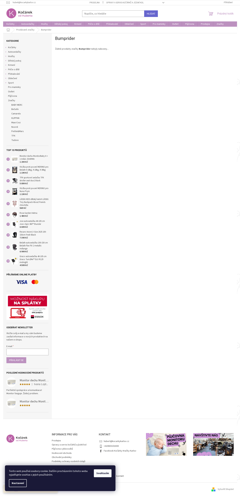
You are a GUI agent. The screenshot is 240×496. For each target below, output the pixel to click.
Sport (11, 83)
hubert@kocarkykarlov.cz (116, 441)
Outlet (11, 91)
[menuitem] (10, 24)
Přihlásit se (16, 360)
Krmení (11, 65)
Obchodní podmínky (62, 457)
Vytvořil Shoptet (226, 489)
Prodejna (95, 2)
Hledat (151, 13)
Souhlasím (102, 473)
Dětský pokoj (14, 60)
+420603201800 (111, 446)
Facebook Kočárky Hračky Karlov (120, 450)
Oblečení (12, 78)
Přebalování (14, 74)
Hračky (11, 56)
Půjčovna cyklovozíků (62, 449)
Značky (11, 100)
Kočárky (12, 47)
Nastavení (18, 483)
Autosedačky (14, 52)
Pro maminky (14, 87)
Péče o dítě (13, 69)
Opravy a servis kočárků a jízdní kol (125, 2)
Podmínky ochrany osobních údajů (68, 461)
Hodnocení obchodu (62, 453)
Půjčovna (12, 96)
